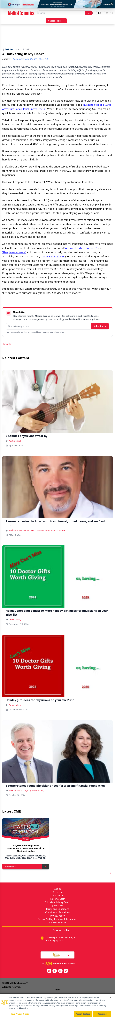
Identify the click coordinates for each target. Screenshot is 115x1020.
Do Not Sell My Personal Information (57, 919)
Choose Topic (54, 20)
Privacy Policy (57, 915)
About (57, 888)
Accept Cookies (83, 1014)
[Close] (110, 998)
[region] (57, 1006)
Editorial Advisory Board (57, 902)
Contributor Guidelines (57, 912)
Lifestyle (7, 344)
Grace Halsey (15, 619)
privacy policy (58, 332)
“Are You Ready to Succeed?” (81, 248)
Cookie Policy (22, 1008)
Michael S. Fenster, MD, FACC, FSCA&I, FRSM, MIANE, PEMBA (37, 530)
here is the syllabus (53, 256)
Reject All (102, 1014)
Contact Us (57, 895)
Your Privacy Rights (57, 922)
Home (57, 989)
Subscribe (98, 326)
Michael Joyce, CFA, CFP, (20, 790)
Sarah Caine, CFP (40, 790)
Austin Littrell (15, 441)
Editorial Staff (57, 898)
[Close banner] (111, 4)
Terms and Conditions (57, 908)
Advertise (58, 892)
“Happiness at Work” (14, 252)
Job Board (57, 905)
